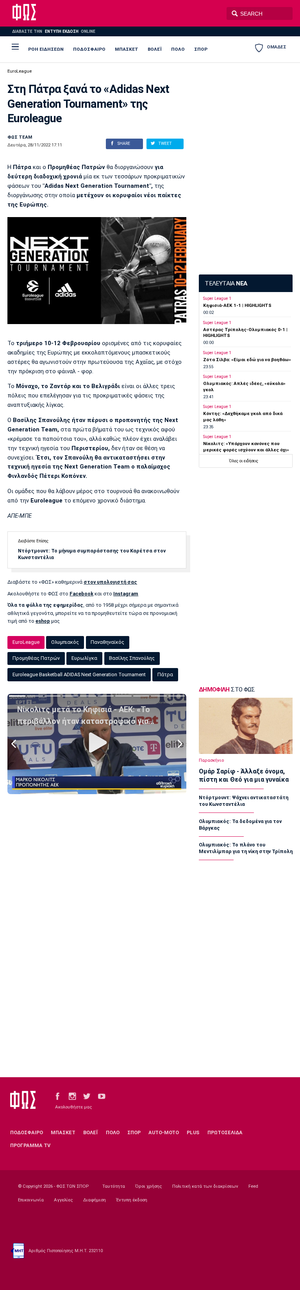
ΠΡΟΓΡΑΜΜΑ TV (30, 1145)
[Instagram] (72, 1095)
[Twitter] (86, 1095)
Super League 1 (217, 298)
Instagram (125, 594)
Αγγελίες (63, 1200)
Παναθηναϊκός (107, 642)
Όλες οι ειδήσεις (243, 460)
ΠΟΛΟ (178, 49)
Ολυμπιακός (65, 642)
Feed (253, 1186)
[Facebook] (57, 1095)
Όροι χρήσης (148, 1186)
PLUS (193, 1132)
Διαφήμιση (94, 1200)
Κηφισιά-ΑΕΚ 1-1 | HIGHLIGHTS (237, 305)
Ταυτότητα (113, 1186)
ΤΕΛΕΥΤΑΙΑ (226, 283)
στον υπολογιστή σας (110, 582)
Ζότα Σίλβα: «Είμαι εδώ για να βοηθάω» (247, 359)
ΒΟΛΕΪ (155, 49)
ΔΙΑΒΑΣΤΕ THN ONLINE (53, 31)
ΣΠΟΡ (200, 49)
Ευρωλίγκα (84, 658)
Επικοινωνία (31, 1200)
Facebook (81, 594)
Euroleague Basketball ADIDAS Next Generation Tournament (79, 674)
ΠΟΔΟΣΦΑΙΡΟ (89, 49)
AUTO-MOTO (163, 1132)
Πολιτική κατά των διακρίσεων (205, 1186)
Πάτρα (165, 674)
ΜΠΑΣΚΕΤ (126, 49)
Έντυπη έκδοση (131, 1200)
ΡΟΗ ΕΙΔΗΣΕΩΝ (46, 49)
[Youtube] (101, 1095)
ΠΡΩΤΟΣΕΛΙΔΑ (225, 1132)
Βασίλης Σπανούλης (132, 658)
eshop (43, 621)
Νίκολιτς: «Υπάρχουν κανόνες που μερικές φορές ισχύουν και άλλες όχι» (246, 446)
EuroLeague (19, 71)
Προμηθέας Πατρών (36, 658)
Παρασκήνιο (211, 760)
